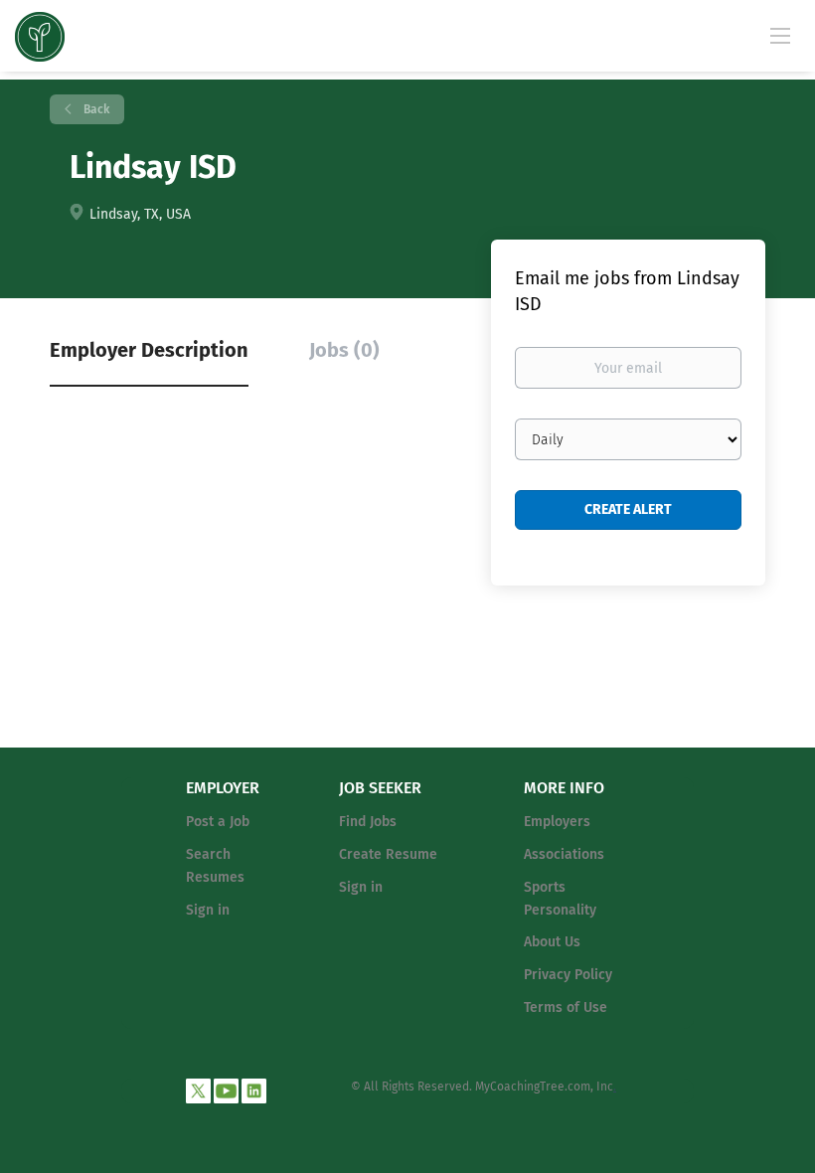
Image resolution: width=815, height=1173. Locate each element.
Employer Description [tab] (149, 350)
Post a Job (217, 821)
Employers (557, 821)
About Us (552, 941)
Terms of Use (565, 1007)
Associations (564, 854)
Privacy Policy (568, 974)
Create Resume (388, 854)
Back (95, 109)
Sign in (208, 910)
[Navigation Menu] (780, 35)
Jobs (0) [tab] (344, 350)
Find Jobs (368, 821)
